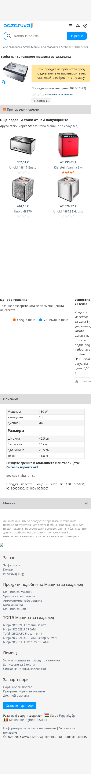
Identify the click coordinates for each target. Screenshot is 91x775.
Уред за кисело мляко (19, 596)
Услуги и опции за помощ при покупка (31, 660)
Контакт (9, 569)
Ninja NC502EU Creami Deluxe (24, 625)
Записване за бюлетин (20, 664)
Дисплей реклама (16, 695)
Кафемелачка (13, 605)
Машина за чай (14, 609)
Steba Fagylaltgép (62, 715)
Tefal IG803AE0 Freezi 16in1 (22, 634)
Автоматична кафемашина (22, 600)
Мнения (9, 503)
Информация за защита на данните (29, 728)
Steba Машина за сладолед (57, 126)
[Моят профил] (85, 25)
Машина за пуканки (17, 592)
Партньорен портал (17, 687)
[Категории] (70, 25)
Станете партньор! (20, 705)
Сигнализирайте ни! (22, 467)
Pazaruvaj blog (13, 574)
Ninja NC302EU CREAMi (20, 629)
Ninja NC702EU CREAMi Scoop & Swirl (30, 638)
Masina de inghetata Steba (28, 720)
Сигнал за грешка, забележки (24, 669)
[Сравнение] (78, 25)
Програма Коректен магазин (24, 691)
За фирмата (11, 565)
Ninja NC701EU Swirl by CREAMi (26, 642)
